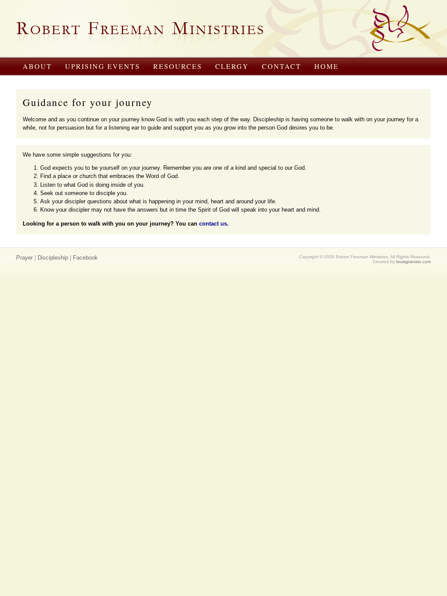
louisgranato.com (413, 261)
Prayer (24, 257)
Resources (177, 66)
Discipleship (53, 257)
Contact (281, 66)
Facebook (85, 257)
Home (326, 66)
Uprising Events (102, 66)
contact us (213, 223)
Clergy (232, 66)
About (37, 66)
